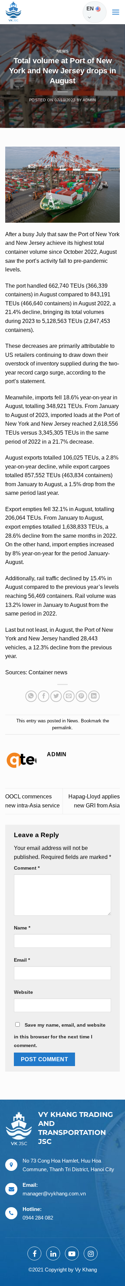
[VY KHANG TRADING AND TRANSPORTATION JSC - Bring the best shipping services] (22, 12)
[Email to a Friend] (69, 696)
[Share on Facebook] (43, 696)
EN (90, 8)
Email (22, 960)
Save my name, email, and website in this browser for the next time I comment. (60, 1035)
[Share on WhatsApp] (31, 696)
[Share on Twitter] (56, 696)
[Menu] (115, 11)
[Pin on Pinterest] (81, 696)
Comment (27, 868)
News (62, 51)
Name (22, 928)
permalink (62, 727)
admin (89, 100)
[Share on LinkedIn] (94, 696)
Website (23, 992)
